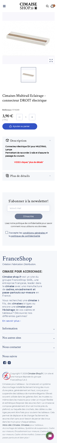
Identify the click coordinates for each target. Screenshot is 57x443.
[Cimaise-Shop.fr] (28, 5)
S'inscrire (28, 216)
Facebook (4, 362)
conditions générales (34, 232)
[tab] (28, 141)
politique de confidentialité (25, 236)
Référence (7, 110)
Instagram (9, 362)
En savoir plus (10, 320)
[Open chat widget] (50, 436)
